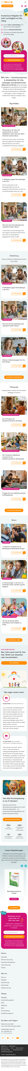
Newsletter (4, 957)
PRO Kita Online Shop (7, 960)
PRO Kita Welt (4, 985)
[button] (26, 14)
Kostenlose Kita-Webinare (8, 962)
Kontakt (3, 968)
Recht (2, 1008)
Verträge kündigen (5, 1050)
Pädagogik (14, 387)
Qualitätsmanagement (7, 1013)
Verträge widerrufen (18, 1050)
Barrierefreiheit (19, 1048)
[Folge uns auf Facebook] (3, 1038)
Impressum (4, 1046)
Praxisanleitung (5, 1011)
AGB (12, 1048)
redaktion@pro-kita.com (7, 1029)
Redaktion (4, 980)
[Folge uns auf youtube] (17, 1038)
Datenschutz (12, 1046)
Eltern (14, 520)
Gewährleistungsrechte (6, 1051)
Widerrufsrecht (4, 1048)
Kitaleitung (14, 256)
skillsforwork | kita (6, 988)
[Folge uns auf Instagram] (8, 1038)
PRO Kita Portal (5, 983)
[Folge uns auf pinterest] (13, 1038)
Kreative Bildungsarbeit (7, 1000)
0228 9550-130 (8, 1031)
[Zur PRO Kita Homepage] (14, 2)
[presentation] (22, 866)
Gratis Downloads (6, 965)
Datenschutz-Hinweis (19, 69)
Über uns (3, 977)
